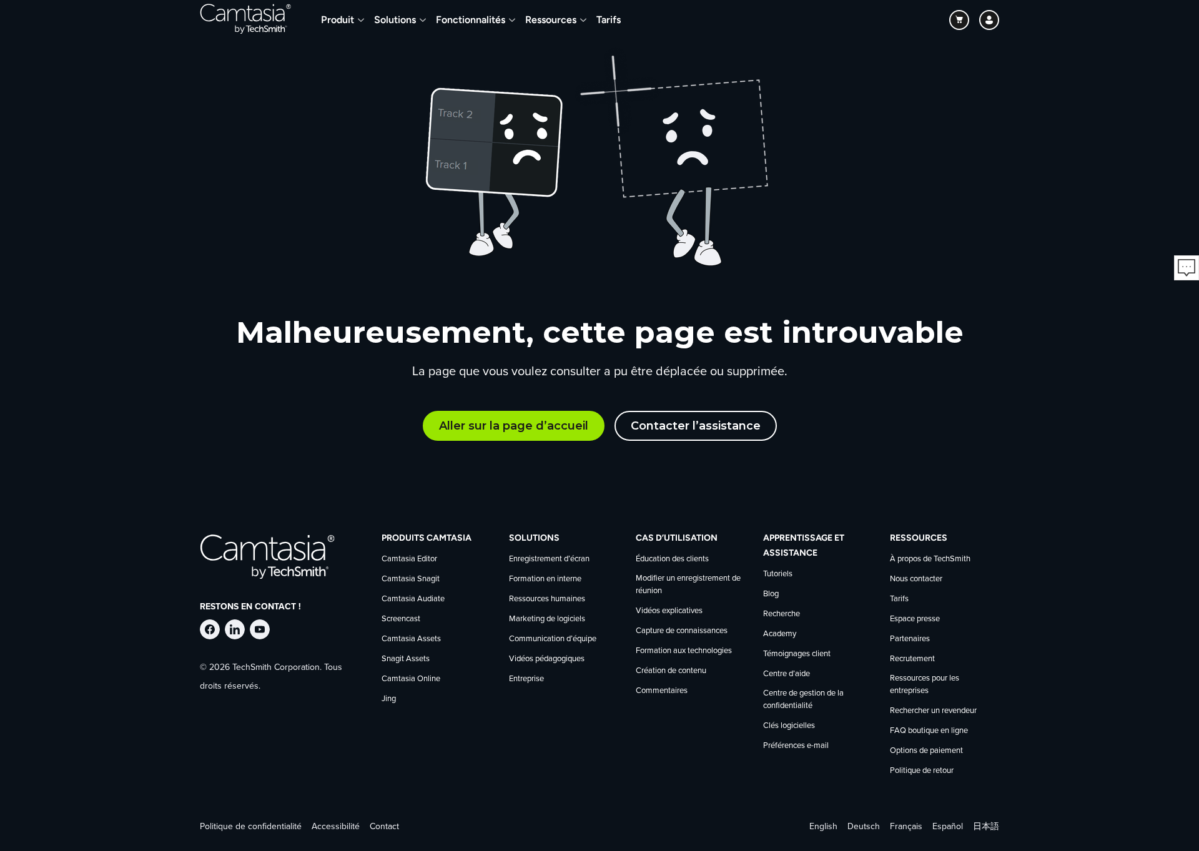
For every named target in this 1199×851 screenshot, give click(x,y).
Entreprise (526, 679)
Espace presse (915, 619)
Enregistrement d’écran (549, 559)
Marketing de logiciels (547, 619)
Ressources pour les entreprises (924, 684)
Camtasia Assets (411, 639)
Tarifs (608, 20)
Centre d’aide (786, 674)
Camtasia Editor (409, 559)
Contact (384, 826)
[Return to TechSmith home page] (245, 20)
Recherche (781, 614)
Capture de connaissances (682, 631)
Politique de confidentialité (251, 826)
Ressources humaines (547, 599)
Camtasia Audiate (413, 599)
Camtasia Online (411, 679)
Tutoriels (777, 574)
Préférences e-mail (796, 746)
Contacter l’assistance (696, 426)
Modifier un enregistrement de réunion (688, 584)
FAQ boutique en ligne (929, 731)
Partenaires (910, 639)
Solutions (395, 20)
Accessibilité (336, 826)
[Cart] (959, 20)
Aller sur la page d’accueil (513, 426)
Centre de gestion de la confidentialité (803, 699)
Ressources (550, 20)
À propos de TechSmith (930, 559)
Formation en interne (545, 579)
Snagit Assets (406, 659)
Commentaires (662, 691)
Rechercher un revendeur (933, 711)
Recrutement (912, 659)
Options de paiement (926, 751)
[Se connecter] (989, 20)
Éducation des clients (672, 559)
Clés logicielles (789, 726)
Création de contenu (671, 671)
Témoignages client (797, 654)
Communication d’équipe (552, 639)
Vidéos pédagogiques (547, 659)
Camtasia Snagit (411, 579)
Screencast (401, 619)
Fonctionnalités (470, 20)
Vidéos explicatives (669, 611)
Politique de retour (922, 771)
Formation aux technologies (684, 651)
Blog (771, 594)
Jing (389, 699)
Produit (337, 20)
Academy (779, 634)
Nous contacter (916, 579)
